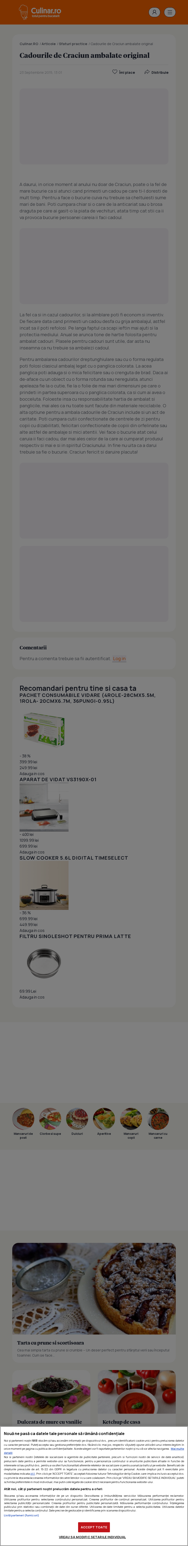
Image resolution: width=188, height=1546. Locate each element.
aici (32, 1474)
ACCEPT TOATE (94, 1527)
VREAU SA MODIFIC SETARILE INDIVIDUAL (92, 1537)
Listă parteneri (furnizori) (21, 1515)
